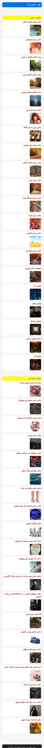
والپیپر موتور (36, 303)
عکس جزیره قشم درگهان (32, 649)
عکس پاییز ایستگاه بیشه (32, 198)
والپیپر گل (37, 356)
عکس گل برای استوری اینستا (30, 382)
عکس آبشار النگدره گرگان (32, 22)
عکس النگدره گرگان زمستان (31, 92)
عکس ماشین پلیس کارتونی (31, 631)
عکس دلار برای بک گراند (32, 684)
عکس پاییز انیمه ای (34, 110)
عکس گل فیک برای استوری (31, 719)
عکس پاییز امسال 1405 (32, 127)
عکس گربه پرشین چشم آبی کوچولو (28, 541)
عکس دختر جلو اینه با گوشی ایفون (28, 702)
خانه (39, 4)
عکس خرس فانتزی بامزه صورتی (29, 418)
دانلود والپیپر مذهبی (33, 338)
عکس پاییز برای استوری (32, 145)
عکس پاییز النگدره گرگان (32, 162)
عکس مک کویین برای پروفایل (30, 558)
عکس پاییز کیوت (35, 215)
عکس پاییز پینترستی (33, 250)
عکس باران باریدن (34, 435)
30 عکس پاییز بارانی (33, 614)
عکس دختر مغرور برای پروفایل (30, 400)
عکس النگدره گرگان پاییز (32, 74)
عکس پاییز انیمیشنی (33, 39)
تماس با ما (32, 4)
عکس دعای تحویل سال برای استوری (27, 505)
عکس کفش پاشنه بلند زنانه (31, 488)
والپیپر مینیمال (36, 321)
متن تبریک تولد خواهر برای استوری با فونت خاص (22, 667)
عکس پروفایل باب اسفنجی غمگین (28, 453)
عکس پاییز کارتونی (34, 233)
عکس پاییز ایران (35, 180)
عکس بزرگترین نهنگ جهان (31, 470)
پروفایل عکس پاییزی (33, 268)
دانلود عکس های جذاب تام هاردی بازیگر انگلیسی (22, 576)
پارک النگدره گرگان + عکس (31, 57)
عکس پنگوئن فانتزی (33, 523)
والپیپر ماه (37, 286)
